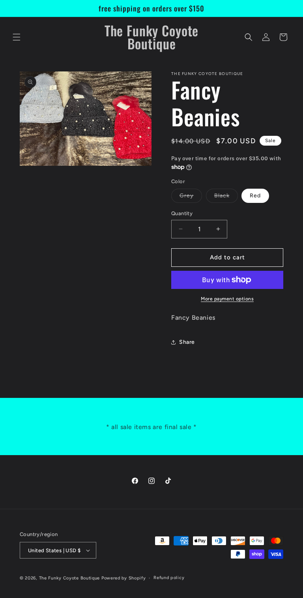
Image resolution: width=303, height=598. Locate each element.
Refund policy (168, 577)
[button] (16, 37)
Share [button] (187, 342)
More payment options (227, 299)
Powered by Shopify (123, 578)
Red (255, 195)
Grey (191, 197)
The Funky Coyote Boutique (69, 578)
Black (226, 197)
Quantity (182, 213)
